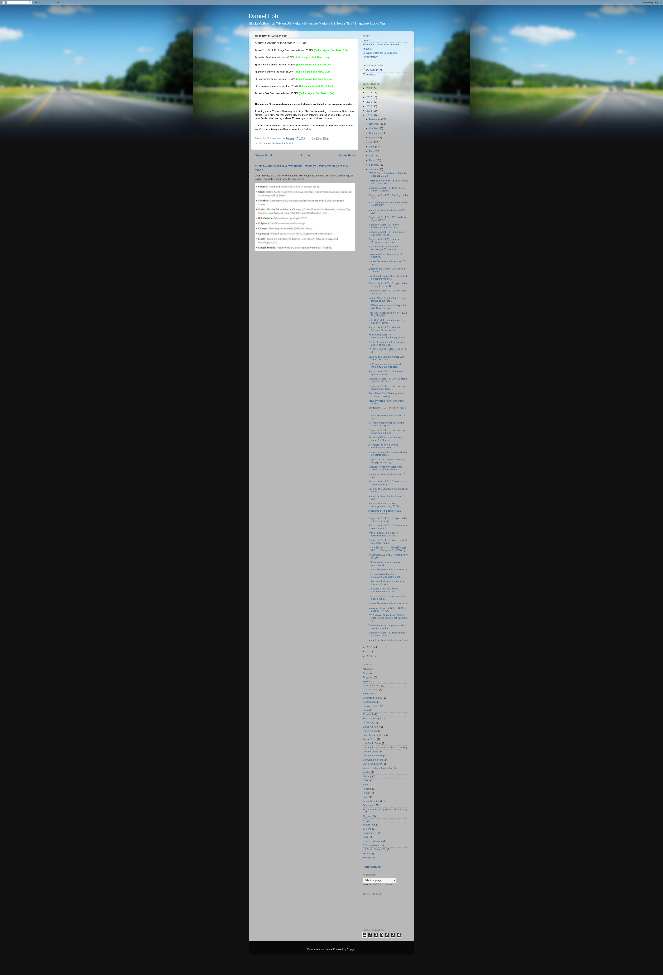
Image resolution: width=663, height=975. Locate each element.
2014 (369, 110)
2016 (369, 101)
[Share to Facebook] (324, 138)
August (373, 137)
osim (365, 784)
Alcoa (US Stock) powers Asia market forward (384, 512)
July (371, 142)
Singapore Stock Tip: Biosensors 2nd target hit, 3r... (386, 233)
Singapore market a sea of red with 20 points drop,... (387, 453)
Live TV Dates (370, 751)
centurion (368, 693)
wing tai (367, 857)
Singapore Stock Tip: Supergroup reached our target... (386, 387)
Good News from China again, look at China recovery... (387, 394)
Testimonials (369, 833)
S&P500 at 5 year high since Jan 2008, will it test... (386, 358)
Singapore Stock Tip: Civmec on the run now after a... (387, 483)
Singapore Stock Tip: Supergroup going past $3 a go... (386, 431)
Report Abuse (372, 866)
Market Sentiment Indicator (278, 143)
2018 (369, 92)
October (374, 128)
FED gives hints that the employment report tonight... (385, 575)
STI (364, 820)
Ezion (366, 710)
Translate (388, 884)
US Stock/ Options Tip (374, 849)
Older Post (347, 155)
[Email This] (314, 138)
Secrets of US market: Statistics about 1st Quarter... (385, 438)
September (375, 133)
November (375, 124)
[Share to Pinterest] (327, 138)
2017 (369, 97)
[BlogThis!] (317, 138)
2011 (369, 651)
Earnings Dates (371, 706)
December (375, 119)
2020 (369, 88)
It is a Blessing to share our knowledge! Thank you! (383, 248)
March (373, 160)
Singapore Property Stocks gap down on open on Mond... (385, 468)
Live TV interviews (372, 755)
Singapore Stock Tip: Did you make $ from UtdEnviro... (387, 519)
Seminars (368, 805)
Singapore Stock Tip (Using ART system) (385, 809)
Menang (367, 776)
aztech (366, 681)
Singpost (367, 816)
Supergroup (369, 824)
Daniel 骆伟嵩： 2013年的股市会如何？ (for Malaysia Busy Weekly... (387, 549)
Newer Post (263, 155)
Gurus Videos (370, 731)
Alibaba (367, 669)
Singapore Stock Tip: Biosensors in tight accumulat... (387, 373)
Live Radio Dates (372, 743)
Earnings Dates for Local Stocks (380, 53)
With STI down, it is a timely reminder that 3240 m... (383, 534)
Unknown (371, 74)
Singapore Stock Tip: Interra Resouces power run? (383, 240)
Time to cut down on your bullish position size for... (386, 627)
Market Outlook (371, 764)
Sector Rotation (371, 801)
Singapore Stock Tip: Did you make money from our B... (387, 284)
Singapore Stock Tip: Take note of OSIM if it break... (386, 189)
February (374, 165)
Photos (366, 793)
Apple (366, 673)
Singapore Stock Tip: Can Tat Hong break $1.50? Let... (387, 380)
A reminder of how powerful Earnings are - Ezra (383, 446)
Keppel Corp (369, 739)
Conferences (370, 702)
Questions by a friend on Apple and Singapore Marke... (387, 277)
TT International (371, 845)
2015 (369, 106)
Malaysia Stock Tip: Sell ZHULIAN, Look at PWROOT (387, 609)
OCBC (366, 780)
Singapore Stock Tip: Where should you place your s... (387, 541)
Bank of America (371, 685)
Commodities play (372, 698)
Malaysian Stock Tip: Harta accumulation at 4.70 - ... (383, 590)
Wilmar (366, 853)
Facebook (368, 714)
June (372, 146)
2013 (369, 115)
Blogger (351, 949)
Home (305, 155)
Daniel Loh (263, 16)
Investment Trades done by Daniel (381, 44)
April (372, 155)
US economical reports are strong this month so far (386, 582)
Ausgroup (368, 677)
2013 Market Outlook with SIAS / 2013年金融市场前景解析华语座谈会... (388, 618)
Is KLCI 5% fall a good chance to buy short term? (386, 321)
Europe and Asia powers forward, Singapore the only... (386, 461)
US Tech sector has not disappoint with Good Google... (387, 306)
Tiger (365, 837)
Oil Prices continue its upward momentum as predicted (384, 365)
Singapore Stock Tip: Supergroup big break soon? (386, 634)
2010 (369, 656)
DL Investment (374, 70)
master (366, 772)
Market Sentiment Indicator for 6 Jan (388, 569)
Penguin (367, 788)
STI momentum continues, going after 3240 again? (386, 424)
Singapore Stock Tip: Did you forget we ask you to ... (387, 292)
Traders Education (373, 841)
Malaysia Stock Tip (373, 759)
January (374, 169)
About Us (368, 48)
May (371, 151)
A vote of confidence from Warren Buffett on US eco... (386, 343)
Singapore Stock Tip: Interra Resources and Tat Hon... (383, 226)
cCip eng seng (370, 689)
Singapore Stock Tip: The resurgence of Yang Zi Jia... (384, 505)
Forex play (368, 722)
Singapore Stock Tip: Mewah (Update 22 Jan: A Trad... (384, 329)
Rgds (365, 797)
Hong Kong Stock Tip (374, 735)
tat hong (367, 829)
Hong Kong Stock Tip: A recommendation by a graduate (386, 336)
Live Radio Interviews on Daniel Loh (382, 747)
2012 (369, 647)
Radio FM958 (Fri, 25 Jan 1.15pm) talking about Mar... (387, 299)
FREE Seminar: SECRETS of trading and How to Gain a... (388, 182)
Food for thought (372, 718)
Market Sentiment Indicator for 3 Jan (388, 603)
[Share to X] (320, 138)
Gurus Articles (370, 727)
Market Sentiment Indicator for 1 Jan (388, 640)
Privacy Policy (370, 57)
